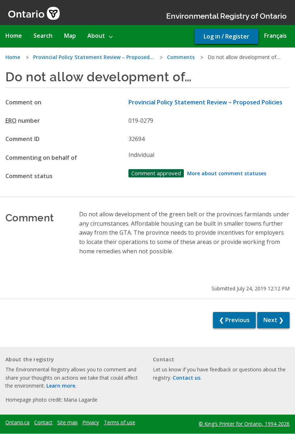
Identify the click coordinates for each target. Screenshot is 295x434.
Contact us (186, 377)
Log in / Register (226, 36)
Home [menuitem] (13, 36)
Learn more (60, 385)
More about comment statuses (226, 173)
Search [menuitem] (43, 36)
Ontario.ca (17, 422)
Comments (181, 57)
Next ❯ (273, 320)
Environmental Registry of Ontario (226, 15)
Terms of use (119, 422)
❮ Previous (234, 320)
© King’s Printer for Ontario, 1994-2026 (244, 423)
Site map (67, 422)
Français (275, 36)
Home (12, 57)
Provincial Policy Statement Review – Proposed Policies (205, 102)
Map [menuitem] (70, 36)
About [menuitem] (96, 36)
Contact (43, 422)
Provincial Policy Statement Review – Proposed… (93, 57)
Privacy (90, 422)
